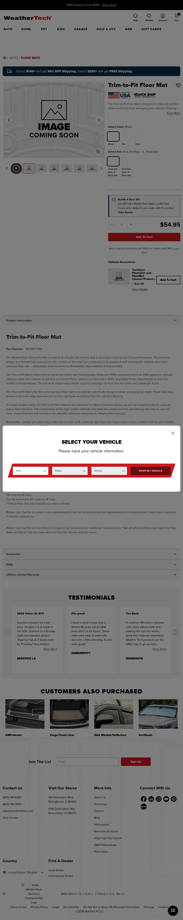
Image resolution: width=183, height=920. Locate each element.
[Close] (173, 433)
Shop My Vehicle (150, 471)
